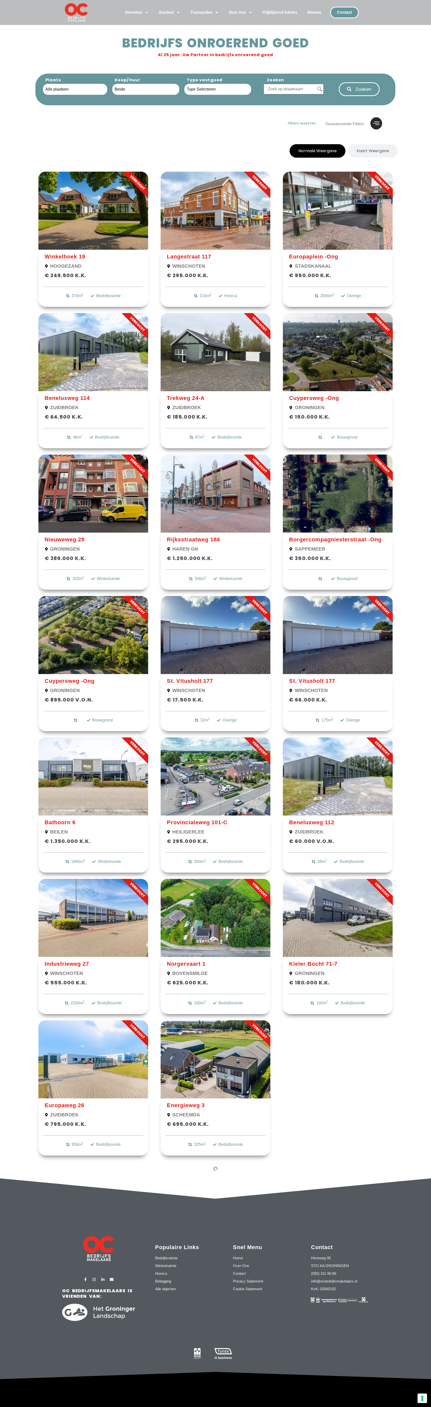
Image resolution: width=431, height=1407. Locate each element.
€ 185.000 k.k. (187, 416)
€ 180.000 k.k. (309, 982)
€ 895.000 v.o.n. (69, 699)
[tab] (317, 151)
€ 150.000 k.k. (309, 416)
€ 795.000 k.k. (65, 1124)
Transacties (201, 12)
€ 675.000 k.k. (188, 1265)
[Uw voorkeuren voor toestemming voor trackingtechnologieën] (422, 1398)
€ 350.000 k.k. (310, 558)
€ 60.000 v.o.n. (311, 841)
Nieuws (314, 12)
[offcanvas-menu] (376, 123)
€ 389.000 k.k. (65, 558)
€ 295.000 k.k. (188, 275)
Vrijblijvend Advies (279, 12)
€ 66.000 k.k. (308, 699)
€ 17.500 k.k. (185, 699)
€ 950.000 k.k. (310, 275)
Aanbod (166, 12)
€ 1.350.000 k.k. (68, 841)
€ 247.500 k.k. (65, 1271)
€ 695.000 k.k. (188, 1124)
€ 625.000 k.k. (188, 982)
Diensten (133, 12)
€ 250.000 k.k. (310, 1124)
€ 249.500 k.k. (65, 275)
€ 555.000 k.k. (66, 982)
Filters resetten (302, 123)
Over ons (237, 12)
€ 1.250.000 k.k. (190, 558)
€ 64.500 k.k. (64, 416)
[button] (359, 89)
